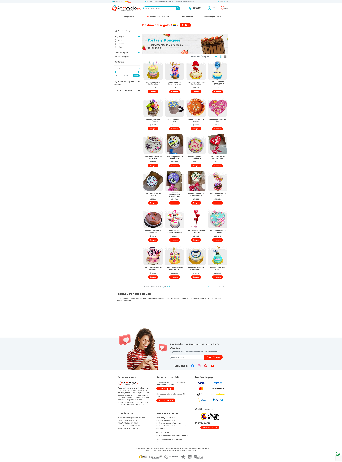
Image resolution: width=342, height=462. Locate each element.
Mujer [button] (120, 40)
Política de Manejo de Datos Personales (172, 436)
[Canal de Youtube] (213, 365)
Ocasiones (186, 17)
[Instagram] (199, 365)
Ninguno (205, 57)
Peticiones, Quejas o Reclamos (168, 423)
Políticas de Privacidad (165, 420)
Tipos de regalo (121, 53)
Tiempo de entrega (123, 90)
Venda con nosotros (210, 427)
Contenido (119, 62)
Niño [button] (120, 47)
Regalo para (119, 36)
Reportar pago (165, 388)
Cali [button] (129, 1)
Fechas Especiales (211, 17)
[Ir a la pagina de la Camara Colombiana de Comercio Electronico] (209, 416)
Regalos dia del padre (158, 16)
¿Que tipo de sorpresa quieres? (124, 83)
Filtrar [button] (136, 75)
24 (165, 286)
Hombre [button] (121, 44)
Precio (117, 68)
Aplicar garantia (162, 432)
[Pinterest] (205, 365)
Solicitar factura (166, 400)
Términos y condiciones (165, 418)
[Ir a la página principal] (115, 30)
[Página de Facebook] (192, 365)
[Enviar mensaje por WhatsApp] (338, 454)
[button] (125, 2)
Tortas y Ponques (126, 31)
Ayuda (221, 1)
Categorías (127, 17)
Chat (227, 1)
